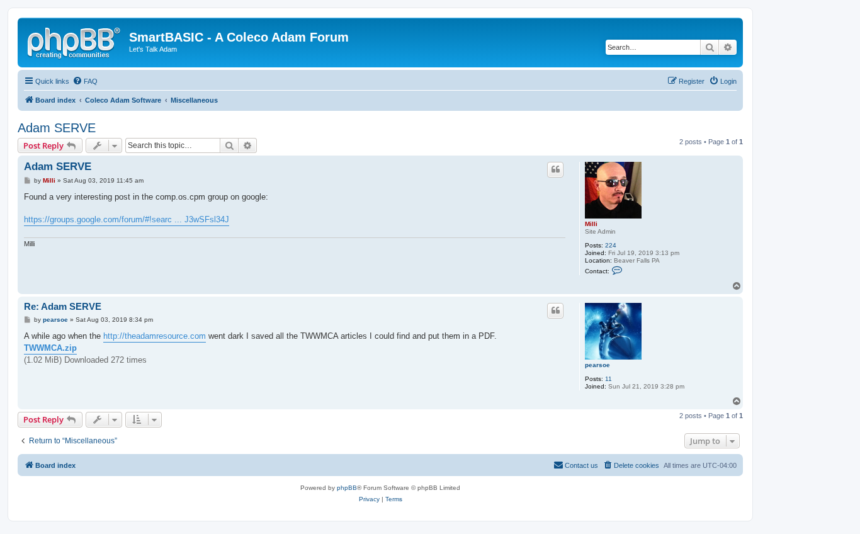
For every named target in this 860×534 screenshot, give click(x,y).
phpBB (347, 487)
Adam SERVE (57, 128)
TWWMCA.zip (50, 348)
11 (608, 378)
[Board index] (75, 41)
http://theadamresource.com (154, 336)
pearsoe (597, 364)
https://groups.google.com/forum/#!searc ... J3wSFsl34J (126, 219)
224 (610, 245)
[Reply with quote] (555, 169)
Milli (591, 223)
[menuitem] (85, 81)
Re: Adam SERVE (62, 306)
